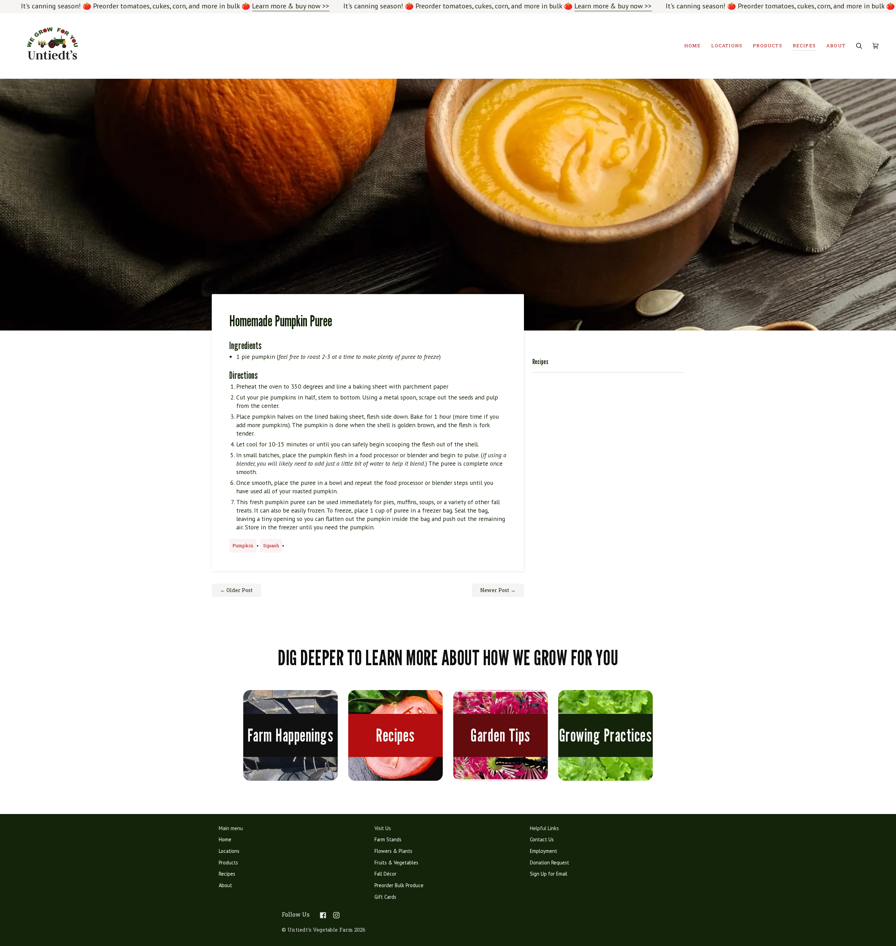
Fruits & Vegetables (396, 862)
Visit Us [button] (382, 828)
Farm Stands (387, 839)
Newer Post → (498, 590)
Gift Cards (385, 896)
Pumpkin (242, 545)
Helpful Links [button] (544, 828)
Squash (271, 545)
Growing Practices (605, 735)
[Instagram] (336, 915)
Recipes (395, 735)
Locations (229, 851)
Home (225, 839)
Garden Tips (500, 735)
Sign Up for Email (548, 873)
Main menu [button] (231, 828)
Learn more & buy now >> (290, 6)
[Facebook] (323, 915)
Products (228, 862)
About (225, 885)
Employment (543, 851)
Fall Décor (385, 873)
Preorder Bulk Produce (399, 885)
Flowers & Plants (393, 851)
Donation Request (549, 862)
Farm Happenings (290, 735)
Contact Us (542, 839)
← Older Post (236, 590)
